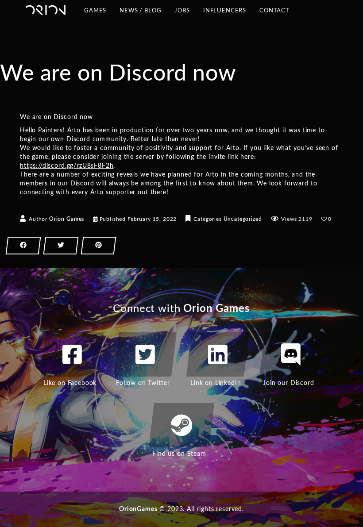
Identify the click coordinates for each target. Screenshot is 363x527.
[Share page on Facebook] (23, 245)
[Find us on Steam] (181, 425)
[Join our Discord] (291, 354)
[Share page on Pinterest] (98, 245)
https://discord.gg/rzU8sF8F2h (66, 166)
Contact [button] (274, 13)
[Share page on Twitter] (60, 245)
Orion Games (66, 219)
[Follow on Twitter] (145, 354)
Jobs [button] (181, 11)
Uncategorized (243, 219)
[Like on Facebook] (72, 354)
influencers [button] (224, 13)
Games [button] (95, 13)
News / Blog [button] (140, 13)
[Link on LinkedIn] (218, 354)
